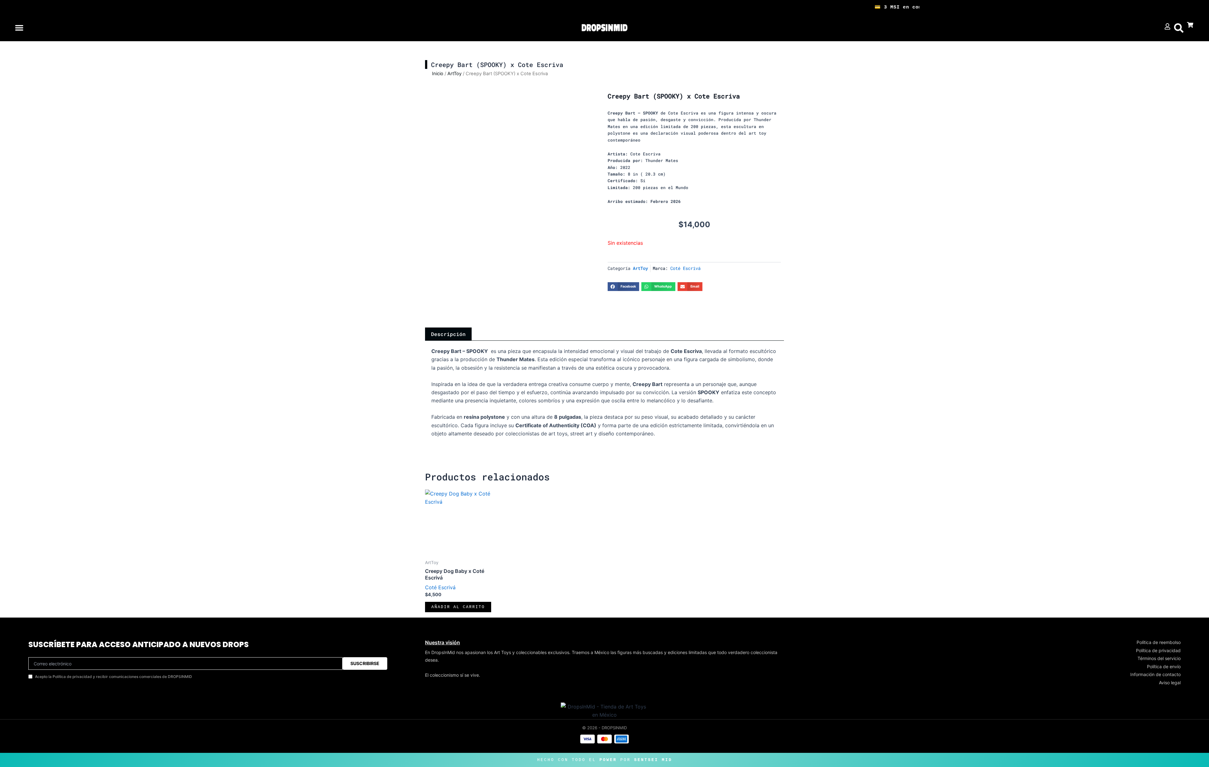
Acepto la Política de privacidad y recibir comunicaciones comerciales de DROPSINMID (113, 676)
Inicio (437, 73)
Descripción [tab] (448, 334)
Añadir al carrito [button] (458, 607)
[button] (19, 27)
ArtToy (454, 73)
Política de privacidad (1158, 650)
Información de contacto (1155, 674)
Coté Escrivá (685, 268)
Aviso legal (1170, 682)
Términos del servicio (1159, 658)
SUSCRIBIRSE (364, 663)
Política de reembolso (1159, 642)
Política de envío (1164, 666)
